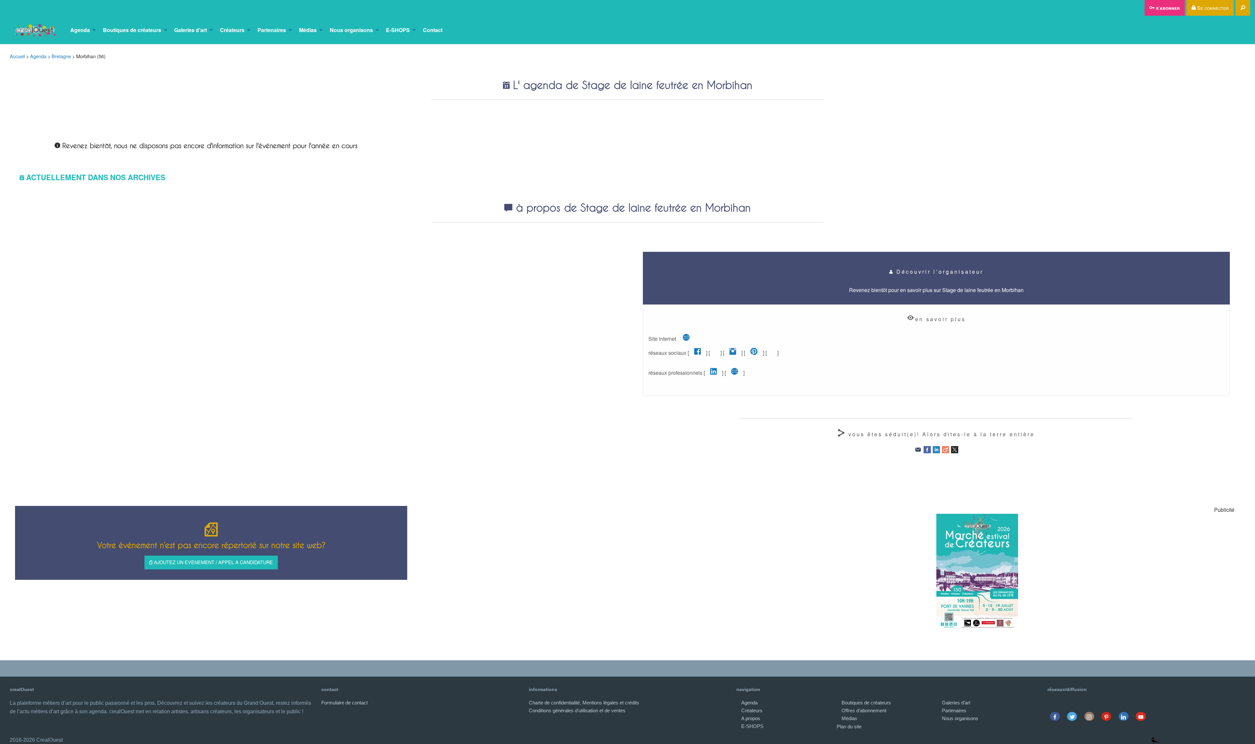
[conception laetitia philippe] (1155, 740)
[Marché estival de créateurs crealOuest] (977, 571)
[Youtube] (1140, 716)
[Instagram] (1089, 716)
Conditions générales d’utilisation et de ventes (577, 710)
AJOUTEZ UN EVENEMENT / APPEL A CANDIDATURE (213, 562)
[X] (955, 449)
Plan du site (849, 726)
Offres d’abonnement (864, 710)
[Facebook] (927, 449)
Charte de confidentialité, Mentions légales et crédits (584, 702)
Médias (308, 30)
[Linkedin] (1123, 716)
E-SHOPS (398, 30)
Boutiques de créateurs (132, 30)
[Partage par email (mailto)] (918, 449)
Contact (433, 30)
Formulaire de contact (344, 702)
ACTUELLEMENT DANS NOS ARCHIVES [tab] (95, 177)
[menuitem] (35, 30)
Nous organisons (351, 30)
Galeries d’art (190, 30)
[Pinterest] (1106, 716)
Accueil (17, 56)
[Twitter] (1072, 716)
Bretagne (61, 56)
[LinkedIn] (936, 449)
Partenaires (272, 30)
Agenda (80, 30)
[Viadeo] (945, 449)
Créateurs (232, 30)
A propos (750, 718)
